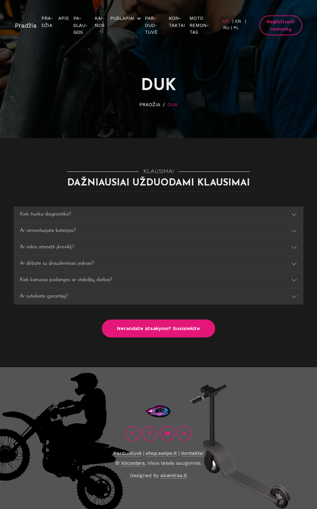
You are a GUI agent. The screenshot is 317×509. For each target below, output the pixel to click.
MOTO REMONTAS (199, 25)
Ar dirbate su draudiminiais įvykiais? (57, 263)
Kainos (100, 21)
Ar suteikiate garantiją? (44, 296)
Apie (63, 18)
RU (226, 27)
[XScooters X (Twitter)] (132, 433)
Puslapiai (122, 18)
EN (238, 21)
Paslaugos (80, 25)
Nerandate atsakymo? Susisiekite (158, 328)
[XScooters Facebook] (149, 433)
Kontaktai (177, 21)
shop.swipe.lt (161, 453)
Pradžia (26, 25)
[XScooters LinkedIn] (184, 433)
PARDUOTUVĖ (151, 25)
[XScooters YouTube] (167, 433)
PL (236, 27)
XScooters (133, 463)
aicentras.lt (173, 475)
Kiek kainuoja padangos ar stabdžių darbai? (66, 279)
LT (225, 21)
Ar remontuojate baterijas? (48, 230)
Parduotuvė (127, 453)
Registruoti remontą (281, 25)
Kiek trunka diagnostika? (45, 214)
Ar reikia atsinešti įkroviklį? (47, 247)
